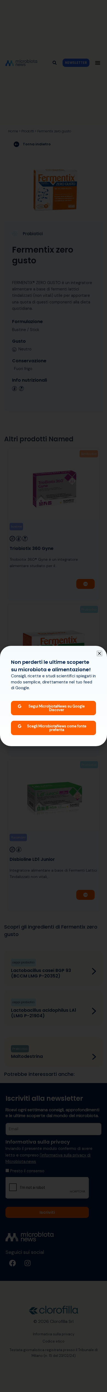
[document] (53, 696)
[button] (99, 653)
